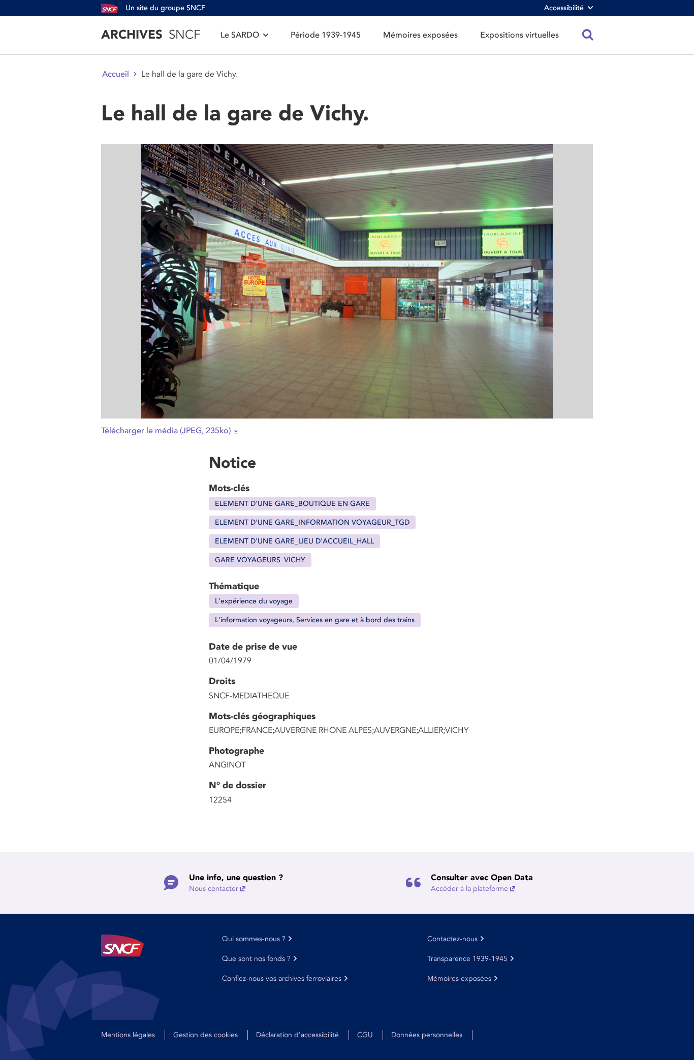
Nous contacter (213, 888)
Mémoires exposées (420, 35)
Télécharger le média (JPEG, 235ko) (166, 431)
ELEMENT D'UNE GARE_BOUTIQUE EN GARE (292, 503)
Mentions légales (128, 1035)
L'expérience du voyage (254, 601)
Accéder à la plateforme (469, 888)
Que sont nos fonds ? (256, 958)
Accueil (115, 74)
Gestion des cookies (205, 1035)
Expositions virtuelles (519, 35)
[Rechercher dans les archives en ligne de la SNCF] (588, 35)
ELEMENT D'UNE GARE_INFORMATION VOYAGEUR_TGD (312, 522)
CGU (365, 1035)
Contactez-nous (452, 939)
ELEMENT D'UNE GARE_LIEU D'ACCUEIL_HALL (294, 541)
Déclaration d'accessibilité (297, 1035)
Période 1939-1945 (326, 35)
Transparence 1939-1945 (467, 958)
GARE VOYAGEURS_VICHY (260, 560)
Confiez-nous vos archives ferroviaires (281, 978)
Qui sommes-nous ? (254, 939)
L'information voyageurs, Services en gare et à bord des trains (315, 620)
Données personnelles (426, 1035)
